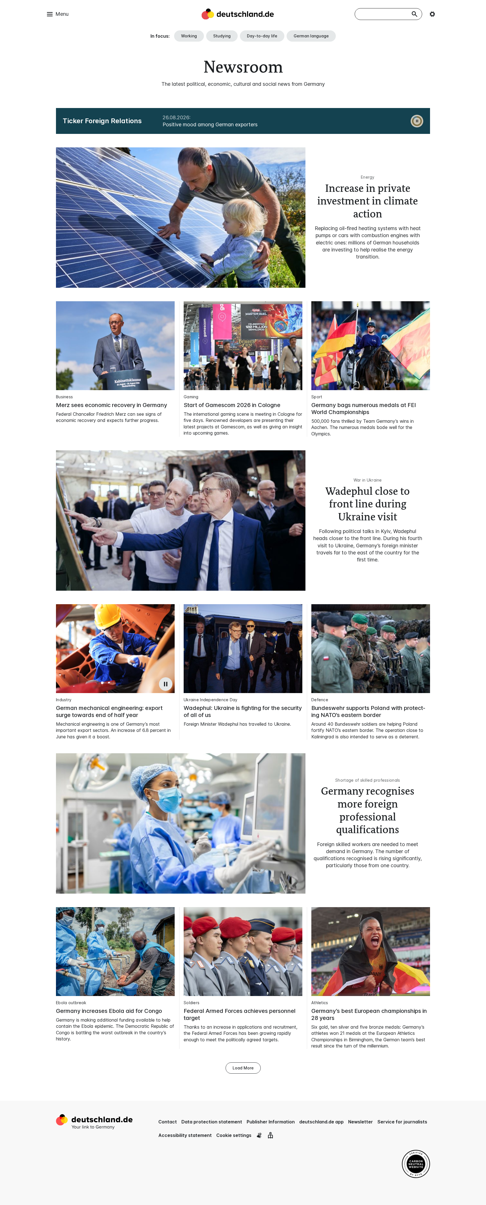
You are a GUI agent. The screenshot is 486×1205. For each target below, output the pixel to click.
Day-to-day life (262, 35)
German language (311, 35)
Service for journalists (402, 1122)
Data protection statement (211, 1122)
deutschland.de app (321, 1122)
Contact (167, 1122)
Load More (243, 1067)
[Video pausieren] (165, 684)
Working (189, 35)
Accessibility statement (185, 1135)
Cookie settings (233, 1135)
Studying (222, 35)
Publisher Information (271, 1122)
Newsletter (360, 1122)
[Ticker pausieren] (416, 121)
